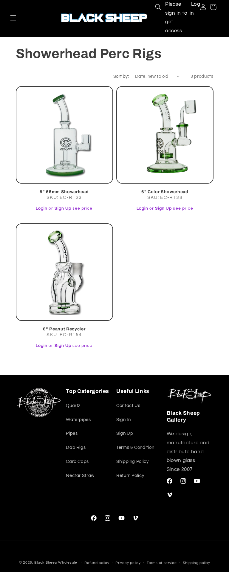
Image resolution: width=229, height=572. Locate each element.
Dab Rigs (76, 447)
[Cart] (213, 7)
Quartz (73, 405)
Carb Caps (77, 461)
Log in (195, 8)
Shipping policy (196, 563)
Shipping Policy (132, 461)
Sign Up (63, 208)
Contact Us (128, 405)
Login (41, 208)
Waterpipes (78, 419)
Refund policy (96, 563)
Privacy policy (127, 563)
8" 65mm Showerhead (64, 191)
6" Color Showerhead (164, 191)
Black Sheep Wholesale (55, 562)
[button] (13, 18)
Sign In (123, 419)
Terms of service (162, 563)
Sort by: (121, 76)
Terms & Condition (135, 447)
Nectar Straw (80, 475)
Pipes (72, 433)
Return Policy (130, 475)
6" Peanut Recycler (64, 329)
